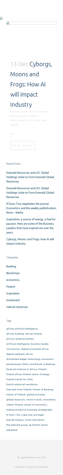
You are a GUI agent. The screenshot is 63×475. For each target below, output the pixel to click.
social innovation (34, 420)
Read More (22, 145)
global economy (36, 394)
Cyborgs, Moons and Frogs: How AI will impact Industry (31, 84)
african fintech (33, 334)
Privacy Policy (32, 467)
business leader (40, 344)
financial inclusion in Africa (21, 369)
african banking (15, 334)
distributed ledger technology (23, 359)
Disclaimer (20, 467)
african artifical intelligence (22, 328)
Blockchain (18, 116)
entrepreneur (13, 364)
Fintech (33, 116)
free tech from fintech (18, 389)
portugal (39, 415)
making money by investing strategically (29, 409)
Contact (44, 467)
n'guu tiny (26, 415)
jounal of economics (35, 404)
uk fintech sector (38, 425)
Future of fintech (16, 394)
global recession (15, 399)
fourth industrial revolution (21, 384)
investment (49, 399)
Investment (18, 120)
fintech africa (14, 374)
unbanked (11, 430)
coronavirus (13, 349)
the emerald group (17, 425)
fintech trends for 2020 (19, 379)
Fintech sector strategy (36, 374)
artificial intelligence (18, 344)
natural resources (17, 306)
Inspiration (12, 293)
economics (13, 279)
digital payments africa (19, 354)
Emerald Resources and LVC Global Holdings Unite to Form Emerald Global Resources (30, 177)
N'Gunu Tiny (39, 120)
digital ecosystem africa (34, 349)
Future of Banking (43, 389)
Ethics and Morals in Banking (39, 364)
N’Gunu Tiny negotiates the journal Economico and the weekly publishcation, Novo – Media (31, 208)
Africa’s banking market (20, 339)
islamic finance (14, 404)
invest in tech (33, 399)
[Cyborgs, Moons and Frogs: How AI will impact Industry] (31, 38)
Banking (43, 112)
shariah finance (15, 420)
